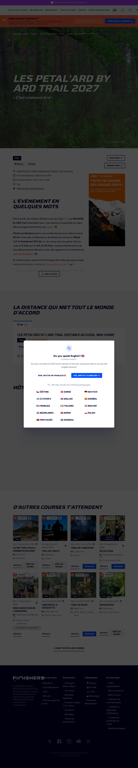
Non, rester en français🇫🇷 (52, 375)
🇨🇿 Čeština (43, 392)
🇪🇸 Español (90, 399)
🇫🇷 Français (43, 406)
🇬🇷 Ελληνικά (44, 399)
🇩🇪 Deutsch (90, 392)
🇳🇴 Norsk (66, 413)
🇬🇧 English (67, 399)
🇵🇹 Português (44, 420)
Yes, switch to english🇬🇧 (86, 375)
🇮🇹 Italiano (67, 406)
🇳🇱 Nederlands (45, 413)
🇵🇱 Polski (89, 413)
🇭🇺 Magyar (90, 406)
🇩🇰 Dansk (66, 392)
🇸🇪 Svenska (67, 420)
